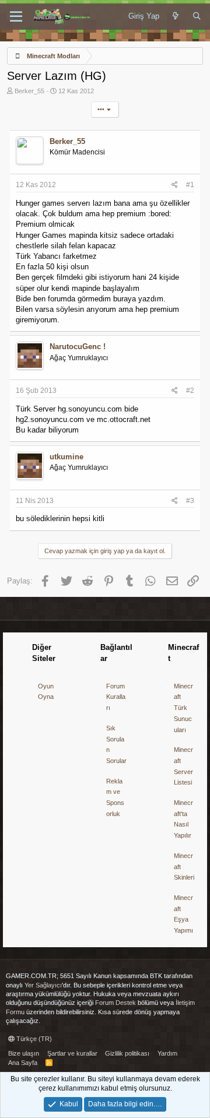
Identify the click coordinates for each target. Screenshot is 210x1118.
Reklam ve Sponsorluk (115, 797)
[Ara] (197, 16)
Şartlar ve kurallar (72, 1053)
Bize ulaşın (23, 1053)
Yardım (167, 1053)
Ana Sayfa (22, 1062)
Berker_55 (29, 90)
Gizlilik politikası (127, 1053)
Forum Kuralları (115, 697)
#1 (190, 185)
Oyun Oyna (46, 692)
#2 (190, 390)
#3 (190, 501)
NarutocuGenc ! (78, 346)
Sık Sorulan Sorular (116, 744)
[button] (16, 16)
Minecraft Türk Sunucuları (183, 708)
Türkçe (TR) (33, 1038)
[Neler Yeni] (176, 16)
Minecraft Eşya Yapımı (183, 914)
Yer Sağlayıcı (43, 985)
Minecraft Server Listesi (183, 766)
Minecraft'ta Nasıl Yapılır (183, 819)
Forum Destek (115, 1002)
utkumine (66, 456)
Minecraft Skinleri (184, 866)
